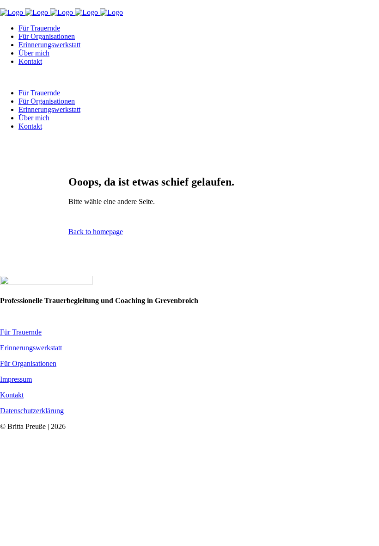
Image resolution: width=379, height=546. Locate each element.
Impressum (16, 379)
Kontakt (12, 395)
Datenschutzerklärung (32, 411)
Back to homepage (95, 232)
